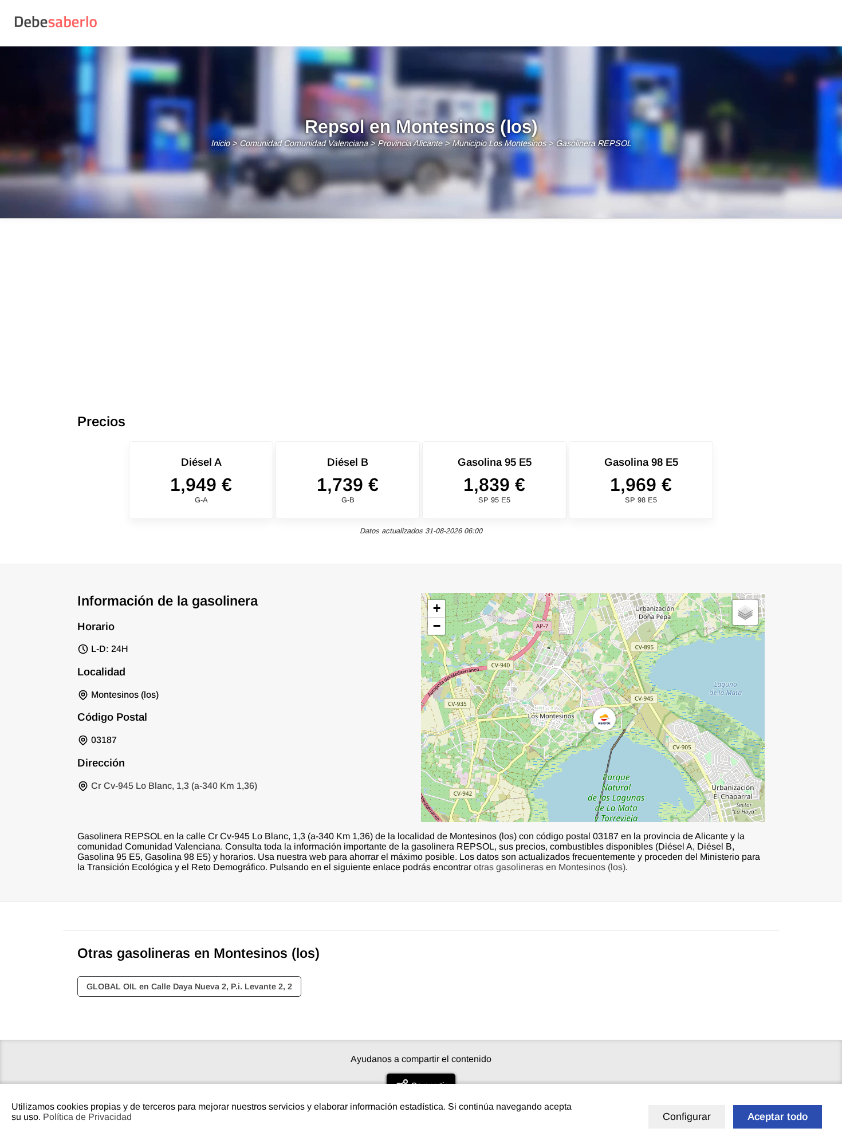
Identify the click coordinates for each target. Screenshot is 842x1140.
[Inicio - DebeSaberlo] (55, 27)
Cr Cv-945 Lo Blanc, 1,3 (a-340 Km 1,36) (174, 786)
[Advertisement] (421, 305)
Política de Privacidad (87, 1117)
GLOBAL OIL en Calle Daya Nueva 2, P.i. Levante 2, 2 (189, 986)
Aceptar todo (777, 1116)
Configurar (687, 1116)
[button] (604, 718)
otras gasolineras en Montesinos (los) (549, 867)
